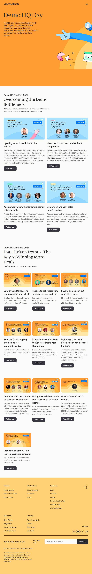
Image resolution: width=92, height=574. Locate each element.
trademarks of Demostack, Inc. (14, 557)
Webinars (53, 494)
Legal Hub (30, 531)
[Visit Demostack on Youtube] (86, 531)
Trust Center (31, 527)
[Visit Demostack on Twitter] (82, 531)
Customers (30, 494)
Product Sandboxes (10, 494)
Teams (29, 497)
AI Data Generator (10, 531)
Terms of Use (20, 542)
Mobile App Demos (10, 527)
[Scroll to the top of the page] (86, 487)
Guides (52, 497)
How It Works (8, 520)
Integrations (8, 524)
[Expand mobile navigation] (87, 4)
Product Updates (56, 508)
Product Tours (8, 497)
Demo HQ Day (55, 504)
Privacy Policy (9, 542)
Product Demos (9, 490)
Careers (29, 524)
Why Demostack (32, 490)
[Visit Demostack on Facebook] (78, 531)
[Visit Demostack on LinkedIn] (73, 531)
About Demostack (33, 520)
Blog (52, 490)
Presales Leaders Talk (57, 501)
